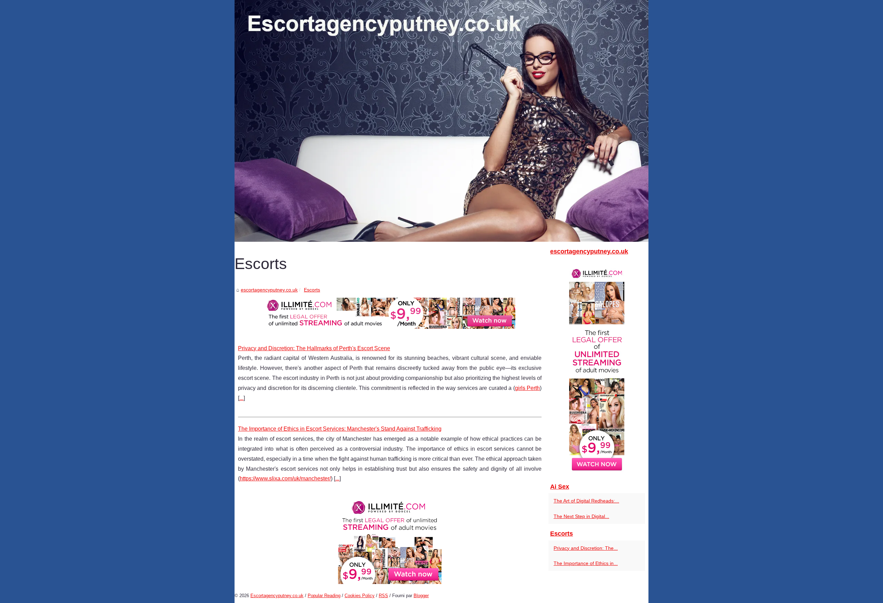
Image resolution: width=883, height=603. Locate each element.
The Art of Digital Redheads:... (586, 501)
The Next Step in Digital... (581, 516)
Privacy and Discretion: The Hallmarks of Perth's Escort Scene (314, 348)
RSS (383, 595)
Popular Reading (324, 595)
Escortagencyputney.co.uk (277, 595)
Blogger (421, 595)
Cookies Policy (360, 595)
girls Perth (527, 388)
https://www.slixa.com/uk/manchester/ (285, 478)
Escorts (312, 290)
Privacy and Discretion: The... (586, 548)
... (241, 398)
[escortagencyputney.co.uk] (441, 121)
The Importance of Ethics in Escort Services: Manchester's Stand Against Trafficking (340, 429)
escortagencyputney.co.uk (269, 290)
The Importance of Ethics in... (586, 563)
